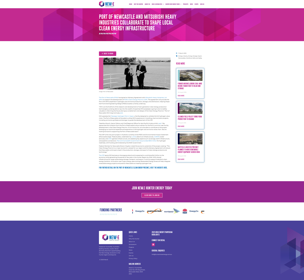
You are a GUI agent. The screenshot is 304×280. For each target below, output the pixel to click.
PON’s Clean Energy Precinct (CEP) (135, 99)
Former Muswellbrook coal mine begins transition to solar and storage (190, 86)
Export (200, 56)
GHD (110, 139)
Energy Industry (183, 56)
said (121, 113)
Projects (185, 4)
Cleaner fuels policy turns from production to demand (190, 117)
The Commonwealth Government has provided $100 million (137, 141)
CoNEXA (156, 137)
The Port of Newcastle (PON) (108, 97)
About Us (147, 4)
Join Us (202, 4)
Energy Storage (192, 56)
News (191, 4)
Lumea (134, 137)
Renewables (182, 58)
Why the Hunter (138, 4)
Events (196, 4)
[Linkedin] (153, 244)
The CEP (101, 155)
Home (130, 4)
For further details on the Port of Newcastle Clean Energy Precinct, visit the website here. (133, 167)
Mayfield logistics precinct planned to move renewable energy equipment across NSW (189, 149)
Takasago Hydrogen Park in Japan (122, 116)
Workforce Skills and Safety (194, 58)
